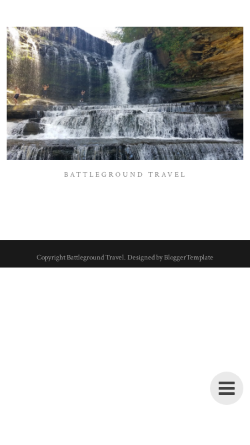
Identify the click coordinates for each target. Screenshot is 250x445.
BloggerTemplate (188, 257)
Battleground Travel (95, 257)
